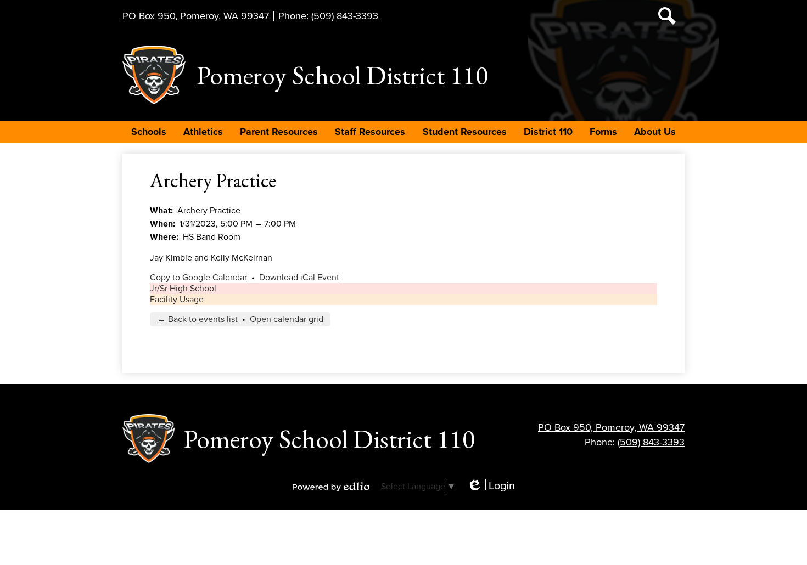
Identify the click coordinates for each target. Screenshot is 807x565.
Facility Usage (177, 299)
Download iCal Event (299, 277)
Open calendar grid (286, 319)
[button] (149, 132)
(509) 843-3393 (344, 16)
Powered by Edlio (331, 486)
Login (491, 486)
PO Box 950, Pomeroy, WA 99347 (195, 16)
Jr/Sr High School (183, 288)
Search (667, 16)
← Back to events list (197, 319)
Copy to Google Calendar (198, 277)
